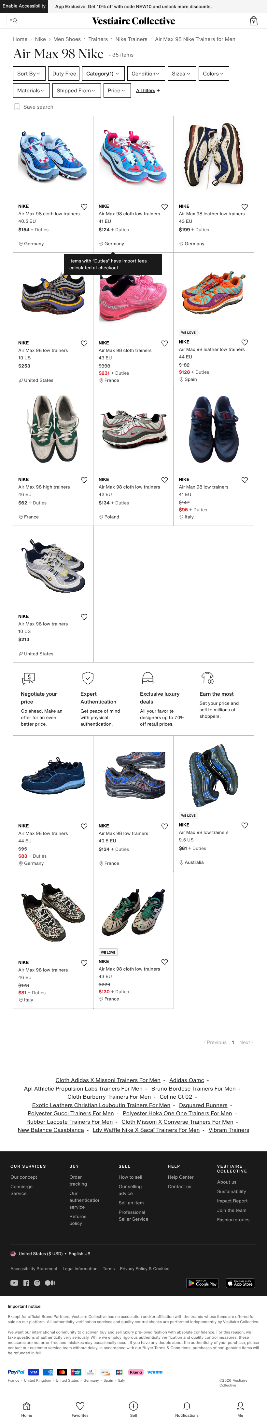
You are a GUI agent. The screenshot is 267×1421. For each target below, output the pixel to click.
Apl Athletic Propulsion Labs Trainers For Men (83, 1089)
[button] (253, 20)
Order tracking (78, 1180)
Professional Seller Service (133, 1216)
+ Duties (40, 229)
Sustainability (231, 1191)
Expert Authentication (98, 697)
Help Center (181, 1177)
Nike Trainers (131, 39)
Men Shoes (67, 39)
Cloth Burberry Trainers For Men (109, 1097)
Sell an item (131, 1203)
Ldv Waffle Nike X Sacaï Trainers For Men (146, 1130)
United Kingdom (37, 1380)
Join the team (231, 1210)
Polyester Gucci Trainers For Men (71, 1113)
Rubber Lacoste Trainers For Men (69, 1122)
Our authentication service (85, 1200)
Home (20, 39)
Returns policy (77, 1220)
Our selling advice (130, 1190)
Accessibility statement (33, 1269)
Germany (91, 1380)
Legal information (80, 1269)
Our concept (23, 1177)
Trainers (98, 39)
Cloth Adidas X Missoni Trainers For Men (108, 1080)
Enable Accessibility (24, 6)
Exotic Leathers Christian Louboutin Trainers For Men (101, 1105)
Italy (121, 1380)
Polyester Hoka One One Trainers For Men (177, 1113)
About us (226, 1182)
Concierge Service (21, 1190)
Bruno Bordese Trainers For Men (193, 1089)
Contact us (179, 1186)
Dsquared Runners (203, 1105)
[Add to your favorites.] (84, 207)
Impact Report (232, 1201)
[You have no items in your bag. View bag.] (253, 20)
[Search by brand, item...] (13, 21)
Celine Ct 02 (176, 1097)
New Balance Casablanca (51, 1130)
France (14, 1380)
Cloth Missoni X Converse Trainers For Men (177, 1122)
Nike (40, 39)
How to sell (130, 1177)
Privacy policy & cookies (144, 1269)
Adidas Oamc (186, 1080)
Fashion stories (233, 1219)
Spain (108, 1380)
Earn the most (217, 694)
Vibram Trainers (228, 1130)
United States (67, 1380)
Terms (109, 1269)
